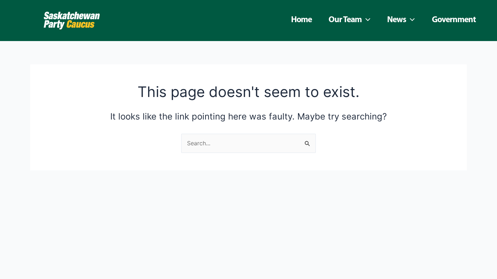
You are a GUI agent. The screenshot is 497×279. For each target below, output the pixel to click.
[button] (366, 20)
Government (454, 20)
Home (301, 20)
